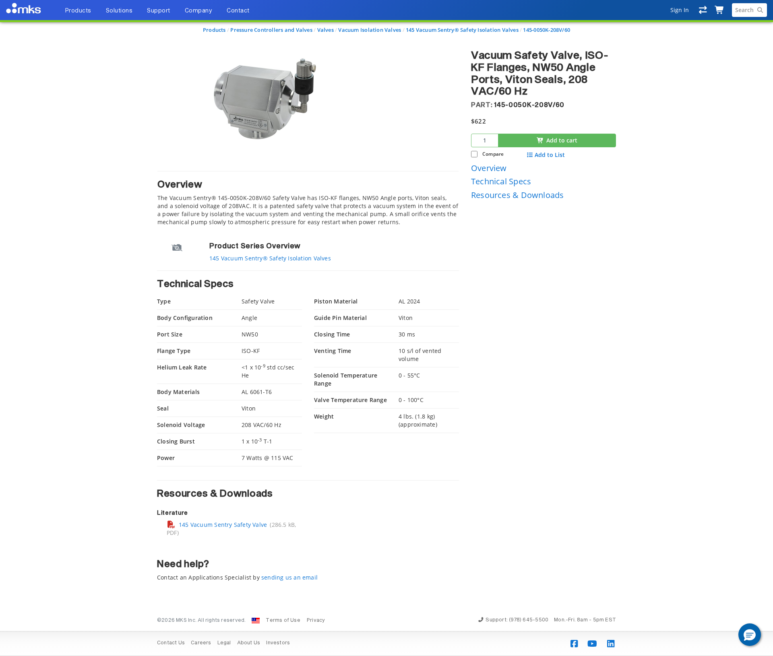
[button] (749, 634)
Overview (489, 167)
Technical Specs (501, 181)
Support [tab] (158, 11)
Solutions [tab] (119, 11)
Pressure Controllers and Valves (271, 29)
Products (214, 29)
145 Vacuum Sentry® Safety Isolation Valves (462, 29)
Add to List (550, 154)
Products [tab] (78, 11)
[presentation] (386, 328)
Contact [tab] (238, 11)
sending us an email (289, 577)
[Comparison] (703, 10)
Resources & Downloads (517, 194)
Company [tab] (199, 11)
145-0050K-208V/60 (546, 29)
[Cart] (719, 10)
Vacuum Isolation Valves (369, 29)
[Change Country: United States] (256, 621)
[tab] (308, 198)
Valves (325, 29)
